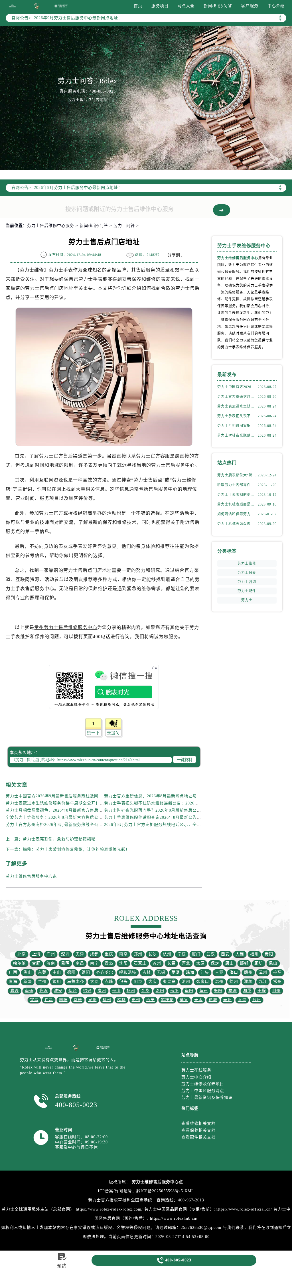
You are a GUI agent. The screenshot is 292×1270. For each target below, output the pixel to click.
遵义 (184, 1000)
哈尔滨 (19, 963)
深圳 (65, 954)
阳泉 (138, 981)
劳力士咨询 (247, 582)
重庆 (109, 954)
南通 (29, 991)
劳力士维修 (32, 269)
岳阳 (174, 991)
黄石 (203, 991)
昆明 (65, 963)
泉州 (92, 1000)
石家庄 (140, 963)
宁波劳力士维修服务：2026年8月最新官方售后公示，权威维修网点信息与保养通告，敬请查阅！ (97, 817)
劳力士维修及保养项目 (202, 1084)
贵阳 (269, 954)
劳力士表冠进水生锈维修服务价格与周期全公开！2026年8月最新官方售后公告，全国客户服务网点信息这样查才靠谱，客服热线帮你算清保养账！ (237, 406)
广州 (50, 954)
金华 (145, 991)
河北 (186, 963)
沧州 (186, 981)
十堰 (261, 991)
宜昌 (34, 1000)
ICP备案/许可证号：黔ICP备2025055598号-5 (140, 1191)
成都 (94, 954)
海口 (234, 972)
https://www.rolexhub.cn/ (174, 1218)
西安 (225, 954)
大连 (240, 954)
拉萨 (277, 972)
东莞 (42, 972)
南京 (123, 954)
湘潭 (247, 991)
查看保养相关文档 (198, 1130)
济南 (50, 963)
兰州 (42, 981)
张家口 (202, 981)
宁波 (181, 954)
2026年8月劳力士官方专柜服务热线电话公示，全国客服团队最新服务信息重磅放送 (182, 824)
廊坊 (258, 963)
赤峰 (109, 981)
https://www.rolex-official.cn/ (244, 1209)
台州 (256, 1000)
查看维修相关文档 (198, 1123)
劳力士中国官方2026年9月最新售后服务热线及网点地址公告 (63, 796)
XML (189, 1191)
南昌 (80, 963)
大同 (94, 981)
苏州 (157, 963)
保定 (215, 963)
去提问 (113, 733)
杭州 (167, 954)
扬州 (131, 991)
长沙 (152, 954)
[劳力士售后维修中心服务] (146, 98)
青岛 (109, 963)
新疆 (27, 981)
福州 (254, 954)
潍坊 (248, 981)
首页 (138, 6)
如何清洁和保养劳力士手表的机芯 (237, 514)
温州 (219, 981)
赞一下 (93, 733)
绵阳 (86, 972)
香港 (242, 1000)
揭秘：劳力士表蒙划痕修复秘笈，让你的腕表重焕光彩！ (76, 849)
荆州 (276, 991)
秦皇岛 (169, 981)
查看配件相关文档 (198, 1137)
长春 (171, 963)
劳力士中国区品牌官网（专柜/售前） (179, 1209)
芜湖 (175, 972)
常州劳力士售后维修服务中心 (65, 627)
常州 (277, 981)
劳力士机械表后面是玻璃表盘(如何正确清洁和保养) (237, 504)
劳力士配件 (247, 591)
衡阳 (189, 991)
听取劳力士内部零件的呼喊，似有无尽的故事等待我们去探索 (237, 485)
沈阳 (123, 963)
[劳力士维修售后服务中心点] (12, 6)
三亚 (219, 972)
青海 (13, 981)
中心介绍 (276, 6)
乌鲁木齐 (75, 981)
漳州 (263, 972)
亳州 (102, 991)
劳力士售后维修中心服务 (50, 225)
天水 (198, 1000)
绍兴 (87, 991)
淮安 (58, 991)
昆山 (273, 963)
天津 (80, 954)
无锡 (161, 972)
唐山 (229, 963)
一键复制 (184, 760)
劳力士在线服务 (196, 1070)
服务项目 (160, 6)
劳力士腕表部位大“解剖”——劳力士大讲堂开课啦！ (237, 475)
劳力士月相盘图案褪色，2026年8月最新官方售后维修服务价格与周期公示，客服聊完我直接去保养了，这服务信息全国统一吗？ (237, 426)
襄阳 (218, 991)
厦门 (196, 954)
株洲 (232, 991)
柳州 (107, 1000)
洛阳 (160, 991)
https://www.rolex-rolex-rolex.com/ (109, 1209)
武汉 (210, 954)
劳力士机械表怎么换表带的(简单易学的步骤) (237, 524)
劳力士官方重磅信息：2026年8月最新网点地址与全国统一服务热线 (167, 796)
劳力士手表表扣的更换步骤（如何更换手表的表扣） (237, 495)
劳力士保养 (247, 573)
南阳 (63, 1000)
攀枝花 (167, 1000)
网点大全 (185, 6)
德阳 (71, 972)
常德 (78, 1000)
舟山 (116, 991)
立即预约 (146, 648)
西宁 (150, 1000)
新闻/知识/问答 (218, 6)
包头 (123, 981)
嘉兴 (14, 991)
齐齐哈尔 (104, 972)
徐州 (234, 981)
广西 (13, 972)
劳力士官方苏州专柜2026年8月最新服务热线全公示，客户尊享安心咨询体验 (78, 824)
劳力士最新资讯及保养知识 (207, 1097)
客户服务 (249, 6)
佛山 (27, 972)
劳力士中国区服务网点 (202, 1091)
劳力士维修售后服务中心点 (31, 876)
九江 (263, 981)
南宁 (94, 963)
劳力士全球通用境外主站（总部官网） (38, 1209)
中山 (56, 972)
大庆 (152, 981)
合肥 (36, 963)
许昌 (48, 1000)
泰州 (227, 1000)
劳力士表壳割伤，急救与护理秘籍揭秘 (59, 839)
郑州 (138, 954)
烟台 (72, 991)
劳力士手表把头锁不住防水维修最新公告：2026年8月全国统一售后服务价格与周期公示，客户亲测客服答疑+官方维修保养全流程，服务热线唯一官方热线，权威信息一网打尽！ (237, 416)
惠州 (136, 1000)
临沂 (43, 991)
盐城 (213, 1000)
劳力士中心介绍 (196, 1077)
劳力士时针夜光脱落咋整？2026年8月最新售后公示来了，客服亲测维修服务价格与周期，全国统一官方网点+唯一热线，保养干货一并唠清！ (237, 436)
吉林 (146, 972)
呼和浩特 (127, 972)
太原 (200, 963)
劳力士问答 (124, 225)
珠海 (190, 972)
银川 (56, 981)
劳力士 (246, 600)
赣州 (248, 972)
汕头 (204, 972)
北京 (21, 954)
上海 (36, 954)
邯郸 (244, 963)
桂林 (121, 1000)
